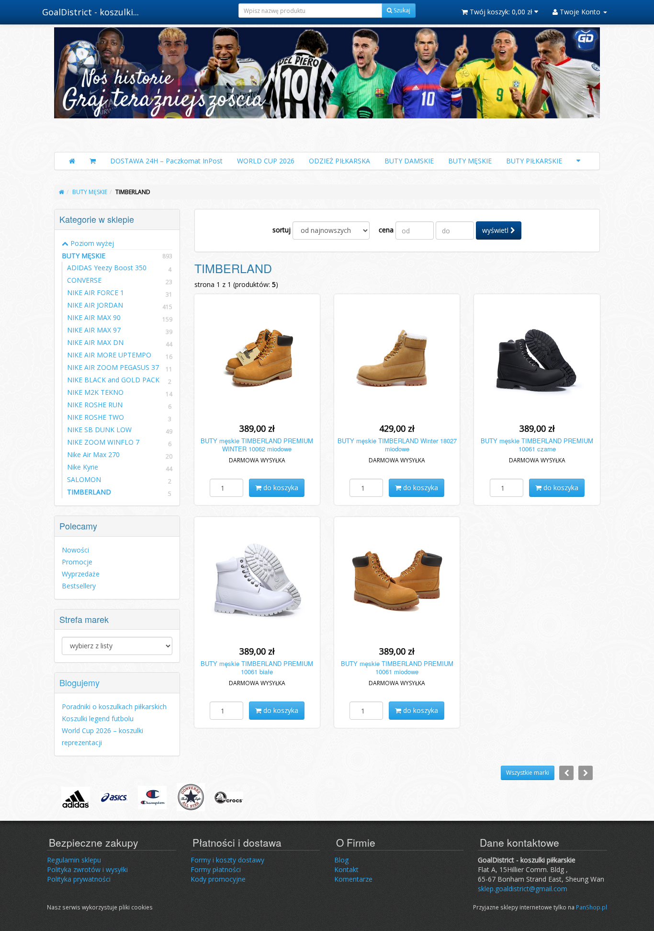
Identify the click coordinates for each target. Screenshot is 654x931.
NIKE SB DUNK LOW (99, 429)
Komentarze (353, 879)
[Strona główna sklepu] (72, 161)
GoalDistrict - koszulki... (90, 12)
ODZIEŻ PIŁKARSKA (339, 160)
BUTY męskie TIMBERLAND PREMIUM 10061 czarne (537, 444)
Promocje (77, 561)
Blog (341, 859)
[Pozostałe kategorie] (578, 161)
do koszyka (279, 487)
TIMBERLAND (89, 491)
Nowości (75, 549)
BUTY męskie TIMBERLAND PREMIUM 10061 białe (257, 667)
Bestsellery (79, 585)
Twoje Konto (580, 11)
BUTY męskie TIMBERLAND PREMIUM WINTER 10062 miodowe (257, 444)
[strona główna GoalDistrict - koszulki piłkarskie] (327, 87)
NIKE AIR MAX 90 (94, 317)
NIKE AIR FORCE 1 (95, 292)
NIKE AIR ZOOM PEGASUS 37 (113, 367)
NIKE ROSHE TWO (95, 417)
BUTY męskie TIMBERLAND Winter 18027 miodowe (397, 444)
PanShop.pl (591, 907)
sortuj (281, 229)
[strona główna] (61, 192)
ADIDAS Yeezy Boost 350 (107, 267)
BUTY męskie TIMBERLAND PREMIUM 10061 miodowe (397, 667)
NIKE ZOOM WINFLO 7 (103, 442)
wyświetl (496, 230)
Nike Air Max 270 (93, 454)
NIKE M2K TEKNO (95, 392)
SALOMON (84, 479)
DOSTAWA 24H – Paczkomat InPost (166, 160)
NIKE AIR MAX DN (95, 342)
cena (386, 229)
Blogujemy (79, 682)
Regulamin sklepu (74, 859)
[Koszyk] (92, 161)
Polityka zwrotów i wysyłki (87, 869)
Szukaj (401, 10)
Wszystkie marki (527, 773)
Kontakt (346, 869)
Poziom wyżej (91, 243)
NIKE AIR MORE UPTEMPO (109, 354)
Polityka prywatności (79, 879)
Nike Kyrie (82, 466)
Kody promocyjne (218, 879)
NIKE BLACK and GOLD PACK (113, 379)
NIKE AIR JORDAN (95, 305)
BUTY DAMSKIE (409, 160)
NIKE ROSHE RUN (95, 404)
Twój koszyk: (500, 11)
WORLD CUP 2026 (265, 160)
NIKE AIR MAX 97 (94, 329)
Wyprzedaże (81, 573)
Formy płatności (216, 869)
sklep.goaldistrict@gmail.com (522, 888)
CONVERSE (84, 280)
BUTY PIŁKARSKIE (534, 160)
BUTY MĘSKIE (470, 160)
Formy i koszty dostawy (227, 859)
